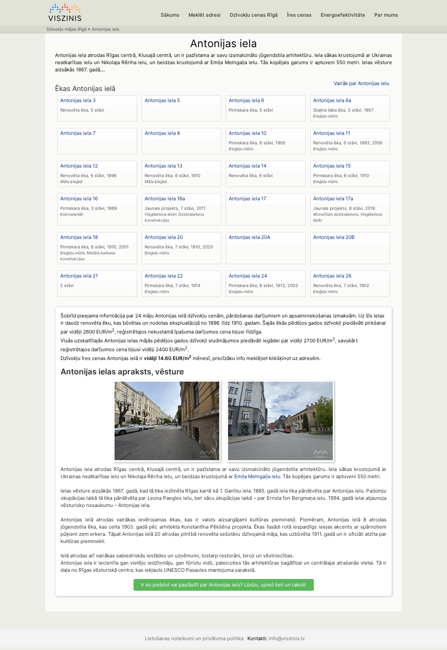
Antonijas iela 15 (332, 166)
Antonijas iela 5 (162, 100)
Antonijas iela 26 (332, 276)
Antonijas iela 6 (246, 100)
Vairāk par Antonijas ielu (361, 83)
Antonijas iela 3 (78, 100)
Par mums (386, 15)
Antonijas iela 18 (79, 237)
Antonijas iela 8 (162, 133)
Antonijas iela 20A (249, 237)
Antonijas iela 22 (164, 276)
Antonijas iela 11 (331, 133)
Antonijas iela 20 (164, 237)
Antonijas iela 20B (334, 237)
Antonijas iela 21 (79, 276)
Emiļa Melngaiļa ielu (257, 476)
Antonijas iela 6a (332, 100)
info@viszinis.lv (287, 638)
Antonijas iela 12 (79, 166)
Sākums (170, 15)
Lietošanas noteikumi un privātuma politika (194, 638)
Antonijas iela (105, 29)
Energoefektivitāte (343, 15)
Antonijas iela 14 (248, 166)
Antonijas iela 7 (78, 133)
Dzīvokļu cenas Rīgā (254, 15)
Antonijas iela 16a (165, 198)
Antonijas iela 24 (248, 276)
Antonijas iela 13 (164, 166)
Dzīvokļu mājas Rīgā (66, 29)
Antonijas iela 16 (79, 198)
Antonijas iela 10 (247, 133)
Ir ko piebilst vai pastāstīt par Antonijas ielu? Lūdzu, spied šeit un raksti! (223, 585)
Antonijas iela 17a (333, 198)
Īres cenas (299, 15)
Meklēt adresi (204, 15)
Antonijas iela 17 (247, 198)
